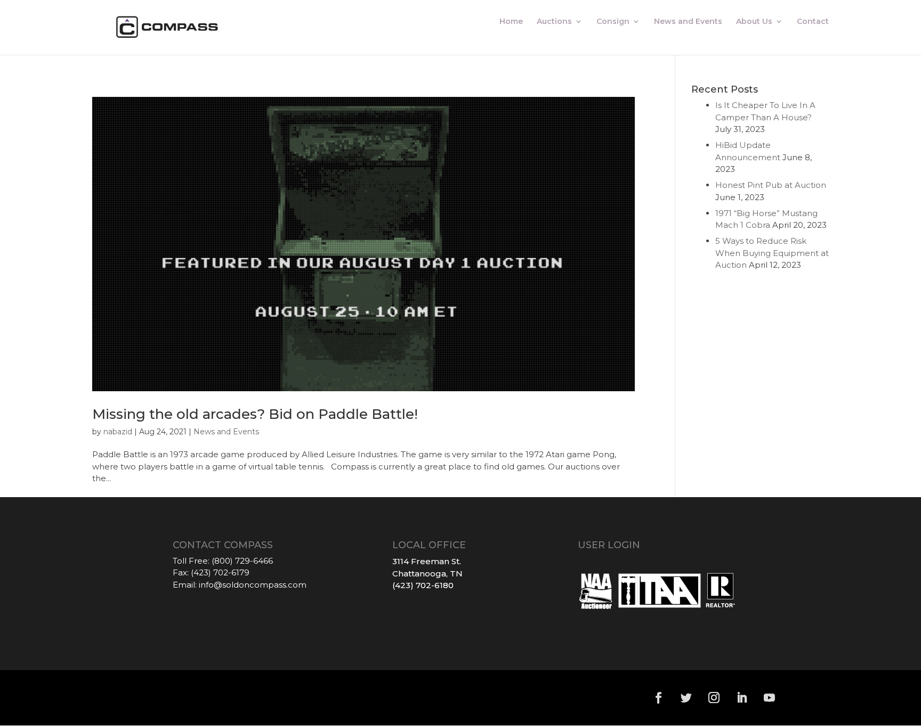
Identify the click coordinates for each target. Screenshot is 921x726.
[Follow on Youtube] (769, 698)
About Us (754, 22)
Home (511, 22)
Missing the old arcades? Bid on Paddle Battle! (255, 414)
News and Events (688, 22)
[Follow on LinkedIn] (742, 698)
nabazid (117, 431)
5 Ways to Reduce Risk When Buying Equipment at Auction (772, 253)
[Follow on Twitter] (686, 698)
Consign (612, 22)
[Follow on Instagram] (714, 698)
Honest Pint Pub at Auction (770, 185)
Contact (813, 22)
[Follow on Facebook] (659, 698)
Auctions (554, 22)
